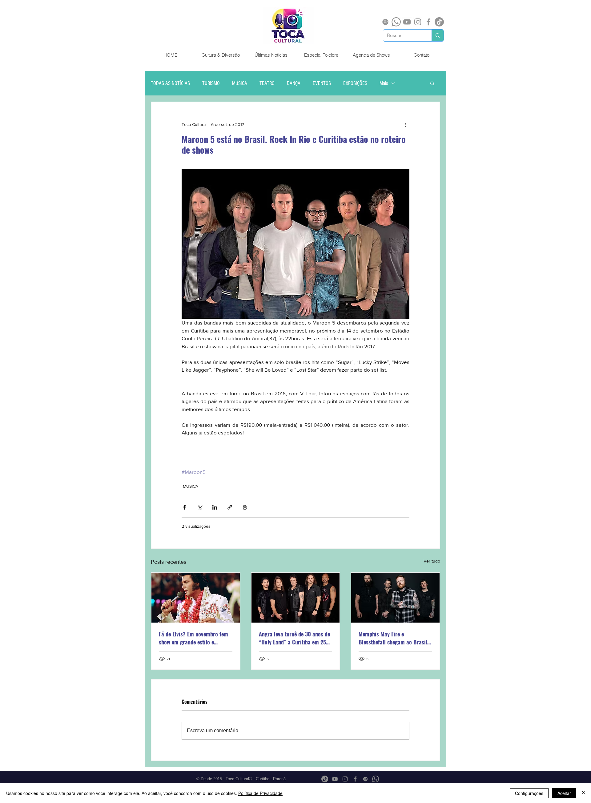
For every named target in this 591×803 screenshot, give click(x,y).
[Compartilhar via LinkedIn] (215, 507)
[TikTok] (439, 21)
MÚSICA (239, 83)
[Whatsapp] (396, 21)
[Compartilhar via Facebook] (184, 507)
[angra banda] (295, 598)
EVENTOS (322, 83)
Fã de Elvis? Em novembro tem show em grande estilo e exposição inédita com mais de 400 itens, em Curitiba (194, 638)
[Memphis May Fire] (395, 598)
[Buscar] (438, 35)
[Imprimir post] (245, 507)
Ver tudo (432, 561)
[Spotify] (385, 21)
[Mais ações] (405, 124)
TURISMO (211, 83)
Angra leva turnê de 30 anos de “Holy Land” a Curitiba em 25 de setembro (294, 638)
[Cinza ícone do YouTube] (407, 21)
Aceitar (564, 793)
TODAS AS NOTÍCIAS (170, 83)
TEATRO (267, 83)
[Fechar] (583, 793)
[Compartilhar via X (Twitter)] (200, 507)
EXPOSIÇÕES (355, 83)
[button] (432, 83)
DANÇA (293, 83)
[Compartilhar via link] (230, 507)
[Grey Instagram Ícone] (417, 21)
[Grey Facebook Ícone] (428, 21)
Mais (384, 83)
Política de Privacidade (260, 793)
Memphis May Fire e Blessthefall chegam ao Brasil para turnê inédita (393, 638)
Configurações (529, 793)
